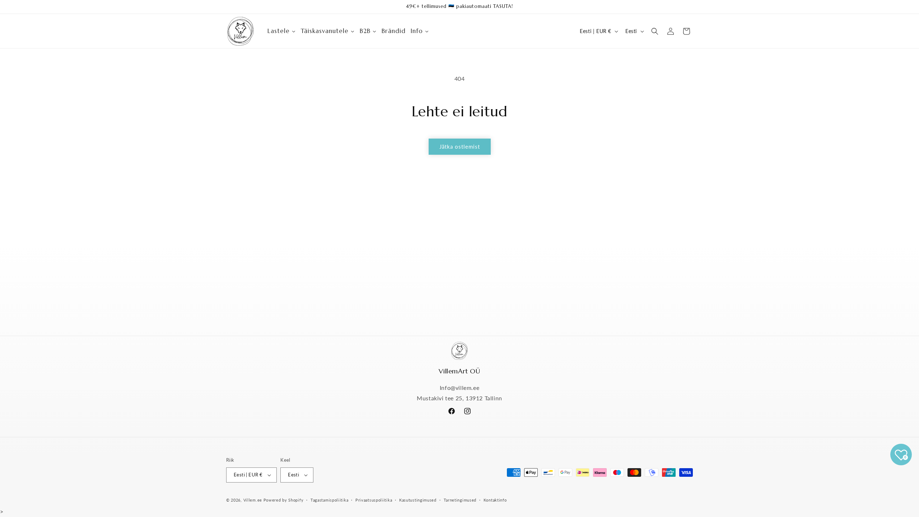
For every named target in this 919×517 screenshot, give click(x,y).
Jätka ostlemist (459, 146)
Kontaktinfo (495, 500)
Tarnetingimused (460, 500)
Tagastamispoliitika (329, 500)
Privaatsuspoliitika (373, 500)
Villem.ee (253, 500)
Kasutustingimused (418, 500)
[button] (655, 31)
